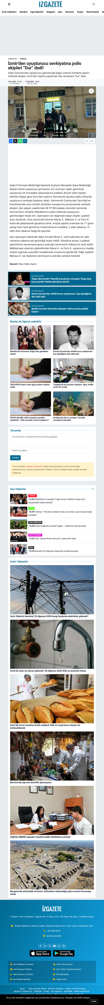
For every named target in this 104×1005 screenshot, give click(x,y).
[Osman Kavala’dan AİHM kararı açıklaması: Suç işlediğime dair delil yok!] (73, 337)
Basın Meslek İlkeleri (38, 989)
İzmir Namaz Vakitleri (23, 969)
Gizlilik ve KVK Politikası (75, 989)
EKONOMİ (68, 991)
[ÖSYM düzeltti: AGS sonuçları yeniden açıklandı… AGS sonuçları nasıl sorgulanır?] (30, 403)
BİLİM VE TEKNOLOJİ (23, 991)
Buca (31, 547)
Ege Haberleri (37, 12)
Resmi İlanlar (92, 12)
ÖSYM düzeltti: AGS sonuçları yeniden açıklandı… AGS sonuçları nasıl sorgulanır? (29, 418)
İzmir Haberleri (9, 12)
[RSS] (64, 946)
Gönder (15, 457)
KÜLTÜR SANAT (35, 535)
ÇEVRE (46, 991)
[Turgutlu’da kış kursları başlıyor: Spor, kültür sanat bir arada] (73, 370)
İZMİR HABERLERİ (81, 991)
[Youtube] (54, 946)
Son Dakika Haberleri (22, 979)
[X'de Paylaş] (15, 141)
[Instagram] (50, 946)
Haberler (12, 59)
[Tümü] (92, 489)
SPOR (31, 508)
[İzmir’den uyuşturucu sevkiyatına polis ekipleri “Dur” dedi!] (52, 112)
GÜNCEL (23, 59)
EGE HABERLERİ (35, 522)
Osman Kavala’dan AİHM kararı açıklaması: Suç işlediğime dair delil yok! (73, 352)
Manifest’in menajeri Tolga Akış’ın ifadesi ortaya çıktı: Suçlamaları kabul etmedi (56, 501)
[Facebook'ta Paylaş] (11, 141)
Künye (22, 989)
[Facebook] (40, 946)
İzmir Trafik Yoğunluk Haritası (68, 969)
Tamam (93, 1001)
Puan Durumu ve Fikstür (23, 974)
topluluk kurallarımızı (34, 466)
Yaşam (80, 12)
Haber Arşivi (61, 979)
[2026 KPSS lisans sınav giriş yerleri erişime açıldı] (30, 370)
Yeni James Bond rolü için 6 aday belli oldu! (52, 538)
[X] (45, 946)
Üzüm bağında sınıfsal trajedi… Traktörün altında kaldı (57, 526)
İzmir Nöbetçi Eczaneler (23, 964)
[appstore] (40, 953)
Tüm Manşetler (62, 974)
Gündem (23, 12)
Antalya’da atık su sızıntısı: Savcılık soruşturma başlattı (69, 418)
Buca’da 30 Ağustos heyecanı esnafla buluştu (53, 551)
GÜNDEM (38, 991)
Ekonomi (69, 12)
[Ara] (93, 4)
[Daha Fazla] (25, 141)
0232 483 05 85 (53, 931)
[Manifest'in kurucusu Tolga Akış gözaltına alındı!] (30, 337)
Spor (60, 12)
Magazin (51, 12)
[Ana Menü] (9, 4)
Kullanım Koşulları (56, 989)
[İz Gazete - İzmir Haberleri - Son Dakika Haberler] (51, 4)
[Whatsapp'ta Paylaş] (20, 141)
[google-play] (64, 953)
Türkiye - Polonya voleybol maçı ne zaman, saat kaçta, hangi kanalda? (60, 513)
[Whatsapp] (59, 946)
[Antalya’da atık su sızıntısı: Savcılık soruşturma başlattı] (73, 403)
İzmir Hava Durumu (65, 964)
